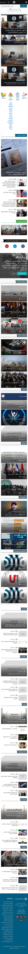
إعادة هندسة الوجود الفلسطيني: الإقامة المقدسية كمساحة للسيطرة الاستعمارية (9, 651)
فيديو (23, 443)
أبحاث (23, 609)
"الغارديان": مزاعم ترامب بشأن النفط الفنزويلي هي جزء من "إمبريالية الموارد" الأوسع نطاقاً (14, 311)
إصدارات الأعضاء (21, 135)
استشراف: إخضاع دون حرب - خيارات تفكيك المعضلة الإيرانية (15, 768)
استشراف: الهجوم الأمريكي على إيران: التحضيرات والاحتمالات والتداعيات (16, 816)
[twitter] (21, 917)
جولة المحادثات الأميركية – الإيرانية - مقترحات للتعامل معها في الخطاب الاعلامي (14, 564)
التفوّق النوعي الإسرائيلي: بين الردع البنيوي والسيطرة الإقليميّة (15, 365)
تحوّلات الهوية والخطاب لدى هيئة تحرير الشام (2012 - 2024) (14, 489)
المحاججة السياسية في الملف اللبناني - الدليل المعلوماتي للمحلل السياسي (9, 880)
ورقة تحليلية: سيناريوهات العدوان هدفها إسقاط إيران (9, 777)
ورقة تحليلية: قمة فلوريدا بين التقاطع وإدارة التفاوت (9, 824)
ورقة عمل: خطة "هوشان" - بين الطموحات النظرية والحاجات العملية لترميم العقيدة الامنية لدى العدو (15, 625)
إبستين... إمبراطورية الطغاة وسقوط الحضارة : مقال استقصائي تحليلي (16, 173)
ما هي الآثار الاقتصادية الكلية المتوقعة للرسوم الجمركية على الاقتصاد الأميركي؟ (15, 457)
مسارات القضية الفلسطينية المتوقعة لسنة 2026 (15, 350)
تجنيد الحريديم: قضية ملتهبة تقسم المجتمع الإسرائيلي (14, 383)
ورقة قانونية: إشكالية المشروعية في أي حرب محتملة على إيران (9, 690)
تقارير (23, 389)
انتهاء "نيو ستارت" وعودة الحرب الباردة (9, 193)
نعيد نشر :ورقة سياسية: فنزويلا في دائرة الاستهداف (9, 642)
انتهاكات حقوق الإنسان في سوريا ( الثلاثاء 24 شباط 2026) (15, 419)
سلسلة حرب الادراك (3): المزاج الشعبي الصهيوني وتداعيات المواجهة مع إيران (15, 403)
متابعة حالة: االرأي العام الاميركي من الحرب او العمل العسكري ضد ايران (14, 435)
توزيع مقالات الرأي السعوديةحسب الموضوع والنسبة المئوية (14, 527)
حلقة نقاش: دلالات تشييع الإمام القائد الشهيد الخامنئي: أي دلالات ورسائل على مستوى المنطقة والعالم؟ (14, 83)
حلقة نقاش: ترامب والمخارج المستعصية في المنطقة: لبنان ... (7, 232)
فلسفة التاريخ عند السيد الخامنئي (10, 745)
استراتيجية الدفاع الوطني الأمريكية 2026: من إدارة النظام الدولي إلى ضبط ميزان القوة (9, 785)
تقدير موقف (22, 752)
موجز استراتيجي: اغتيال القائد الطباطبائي (17, 512)
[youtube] (17, 917)
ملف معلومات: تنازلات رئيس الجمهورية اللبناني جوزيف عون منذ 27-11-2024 (9, 888)
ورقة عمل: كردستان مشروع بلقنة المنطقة (10, 698)
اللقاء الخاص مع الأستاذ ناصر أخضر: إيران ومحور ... (20, 232)
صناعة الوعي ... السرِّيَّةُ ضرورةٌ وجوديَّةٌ (9, 729)
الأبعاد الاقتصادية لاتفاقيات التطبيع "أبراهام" (16, 474)
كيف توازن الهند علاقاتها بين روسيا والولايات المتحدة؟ (10, 793)
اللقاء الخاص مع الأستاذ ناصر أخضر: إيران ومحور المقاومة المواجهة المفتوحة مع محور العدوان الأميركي (15, 40)
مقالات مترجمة (21, 282)
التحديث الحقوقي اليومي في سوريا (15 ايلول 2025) (15, 544)
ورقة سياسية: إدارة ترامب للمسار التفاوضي (16, 674)
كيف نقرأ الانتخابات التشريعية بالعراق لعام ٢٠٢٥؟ (8, 212)
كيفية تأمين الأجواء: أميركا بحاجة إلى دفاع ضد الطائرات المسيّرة (14, 295)
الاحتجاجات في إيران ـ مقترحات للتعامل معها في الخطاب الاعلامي (14, 597)
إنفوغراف (22, 497)
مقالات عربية (21, 335)
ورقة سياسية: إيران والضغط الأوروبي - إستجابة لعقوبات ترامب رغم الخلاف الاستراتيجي (9, 682)
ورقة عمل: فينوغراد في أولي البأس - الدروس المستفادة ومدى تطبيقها (10, 634)
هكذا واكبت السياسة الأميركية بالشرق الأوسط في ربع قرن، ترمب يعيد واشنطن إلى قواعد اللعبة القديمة (14, 328)
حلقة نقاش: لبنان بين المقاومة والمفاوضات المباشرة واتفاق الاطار (13, 31)
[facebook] (25, 917)
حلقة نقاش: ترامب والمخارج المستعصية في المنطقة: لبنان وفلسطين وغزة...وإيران (14, 62)
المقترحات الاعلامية (20, 551)
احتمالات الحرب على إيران (20, 582)
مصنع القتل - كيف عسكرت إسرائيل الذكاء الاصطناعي (10, 737)
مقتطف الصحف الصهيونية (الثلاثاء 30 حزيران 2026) (9, 872)
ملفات (23, 847)
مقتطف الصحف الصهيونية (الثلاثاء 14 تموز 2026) (15, 864)
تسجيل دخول (2, 2)
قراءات (23, 799)
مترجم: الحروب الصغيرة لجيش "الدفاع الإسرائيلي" (15, 721)
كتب (24, 704)
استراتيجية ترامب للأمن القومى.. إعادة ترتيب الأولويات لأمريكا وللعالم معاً (9, 841)
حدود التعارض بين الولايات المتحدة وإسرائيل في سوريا (10, 832)
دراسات (23, 657)
